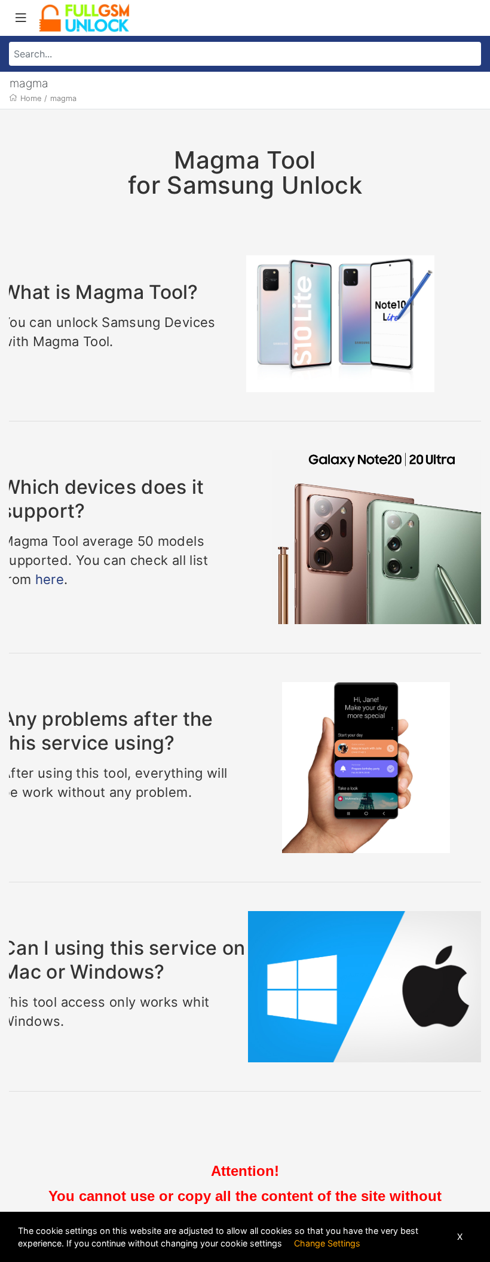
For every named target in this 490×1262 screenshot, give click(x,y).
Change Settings (327, 1243)
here (49, 579)
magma (63, 98)
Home (30, 98)
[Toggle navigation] (21, 17)
